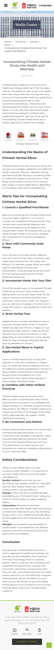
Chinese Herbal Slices (27, 143)
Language (45, 5)
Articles (34, 41)
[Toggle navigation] (5, 5)
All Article (20, 41)
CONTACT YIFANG (27, 641)
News (7, 45)
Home (7, 41)
